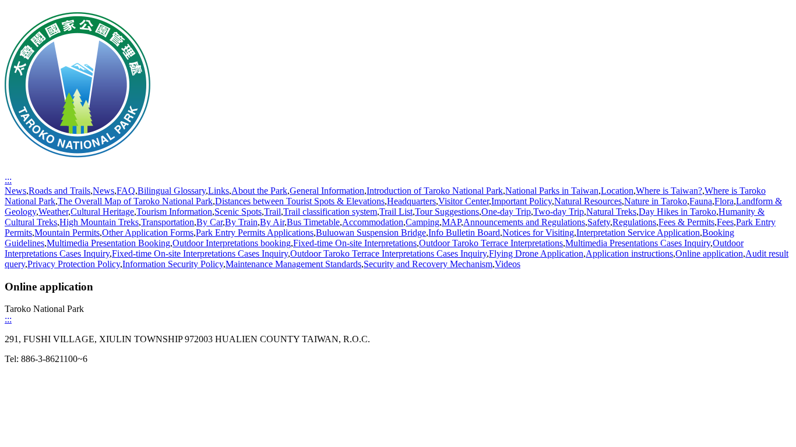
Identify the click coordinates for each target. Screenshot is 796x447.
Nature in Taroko (655, 201)
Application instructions (629, 253)
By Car (209, 222)
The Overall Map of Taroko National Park (135, 201)
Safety (598, 222)
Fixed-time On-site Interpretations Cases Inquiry (200, 253)
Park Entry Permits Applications (255, 232)
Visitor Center (463, 201)
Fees (725, 222)
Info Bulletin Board (464, 232)
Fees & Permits (686, 222)
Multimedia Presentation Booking (108, 243)
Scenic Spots (238, 212)
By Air (272, 222)
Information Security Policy (172, 264)
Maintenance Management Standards (293, 264)
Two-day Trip (558, 212)
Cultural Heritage (102, 212)
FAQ (126, 191)
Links (218, 191)
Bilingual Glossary (172, 191)
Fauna (700, 201)
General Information (327, 191)
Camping (422, 222)
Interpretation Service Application (638, 232)
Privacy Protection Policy (73, 264)
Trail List (396, 212)
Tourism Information (174, 212)
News (15, 191)
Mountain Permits (67, 232)
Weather (53, 212)
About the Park (259, 191)
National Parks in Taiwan (551, 191)
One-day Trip (506, 212)
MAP (451, 222)
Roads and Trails (59, 191)
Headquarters (411, 201)
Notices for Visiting (538, 232)
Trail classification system (330, 212)
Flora (724, 201)
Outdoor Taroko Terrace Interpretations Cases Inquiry (388, 253)
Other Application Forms (147, 232)
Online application (709, 253)
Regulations (634, 222)
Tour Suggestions (447, 212)
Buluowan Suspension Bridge (371, 232)
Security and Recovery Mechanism (428, 264)
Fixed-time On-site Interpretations (355, 243)
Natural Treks (611, 212)
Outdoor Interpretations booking (231, 243)
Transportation (167, 222)
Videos (507, 264)
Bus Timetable (313, 222)
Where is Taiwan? (669, 191)
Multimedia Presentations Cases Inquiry (637, 243)
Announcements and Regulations (524, 222)
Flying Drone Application (536, 253)
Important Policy (521, 201)
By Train (241, 222)
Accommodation (372, 222)
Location (617, 191)
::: (8, 180)
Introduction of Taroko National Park (435, 191)
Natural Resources (588, 201)
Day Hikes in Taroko (677, 212)
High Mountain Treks (99, 222)
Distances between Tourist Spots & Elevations (300, 201)
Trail (272, 212)
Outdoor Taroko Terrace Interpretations (491, 243)
